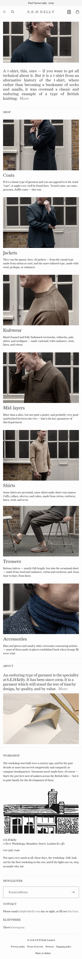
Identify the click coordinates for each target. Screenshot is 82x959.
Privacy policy (18, 946)
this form (73, 911)
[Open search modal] (12, 12)
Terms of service (35, 946)
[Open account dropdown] (69, 12)
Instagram (18, 927)
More (24, 98)
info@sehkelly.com (29, 911)
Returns (50, 946)
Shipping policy (63, 946)
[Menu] (4, 11)
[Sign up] (73, 892)
